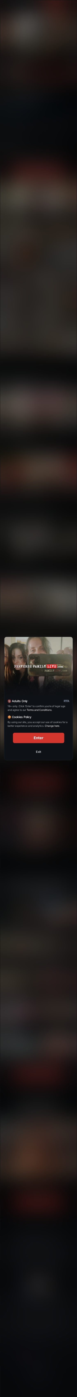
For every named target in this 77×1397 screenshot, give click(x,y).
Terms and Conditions (39, 709)
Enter (38, 738)
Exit (38, 751)
